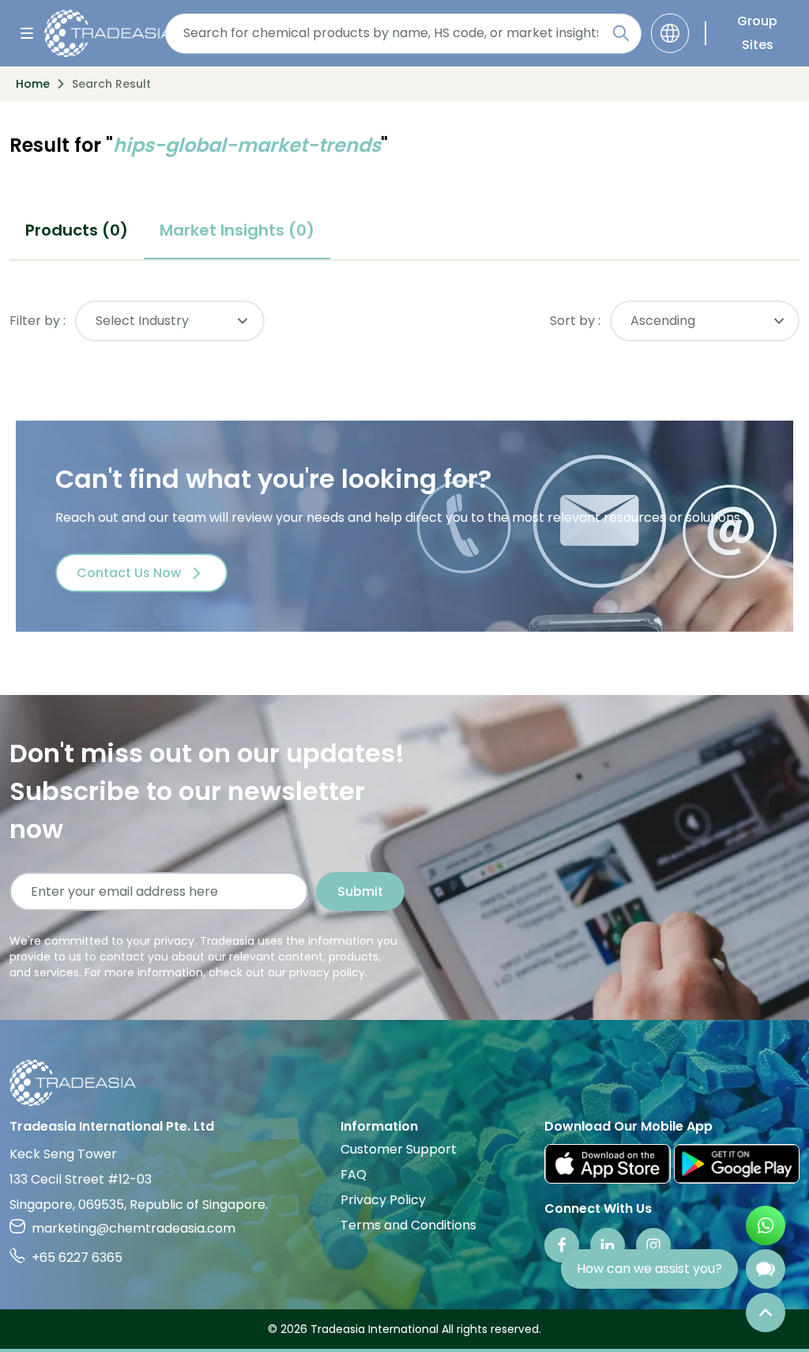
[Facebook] (561, 1245)
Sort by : (575, 321)
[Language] (670, 33)
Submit (360, 891)
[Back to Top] (765, 1312)
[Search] (621, 33)
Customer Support (399, 1149)
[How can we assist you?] (765, 1269)
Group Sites (757, 33)
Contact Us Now (129, 573)
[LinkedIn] (607, 1245)
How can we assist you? (649, 1268)
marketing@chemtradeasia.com (133, 1228)
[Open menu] (27, 33)
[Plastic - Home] (100, 33)
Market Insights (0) (237, 230)
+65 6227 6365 (77, 1257)
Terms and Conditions (408, 1225)
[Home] (404, 1082)
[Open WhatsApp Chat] (765, 1225)
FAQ (354, 1174)
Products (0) (76, 230)
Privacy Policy (383, 1200)
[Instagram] (653, 1245)
